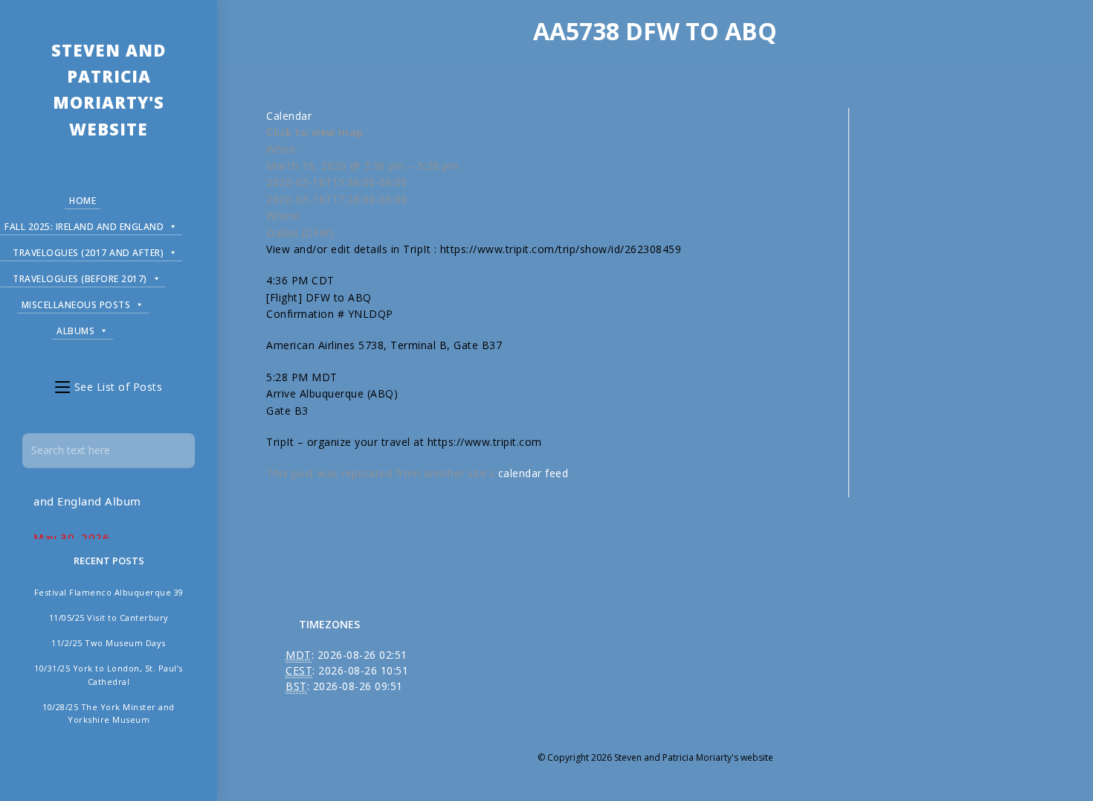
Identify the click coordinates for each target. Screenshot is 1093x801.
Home (82, 200)
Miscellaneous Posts (76, 305)
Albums (75, 331)
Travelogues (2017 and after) (88, 252)
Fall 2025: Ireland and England (84, 226)
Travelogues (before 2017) (80, 278)
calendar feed (533, 473)
